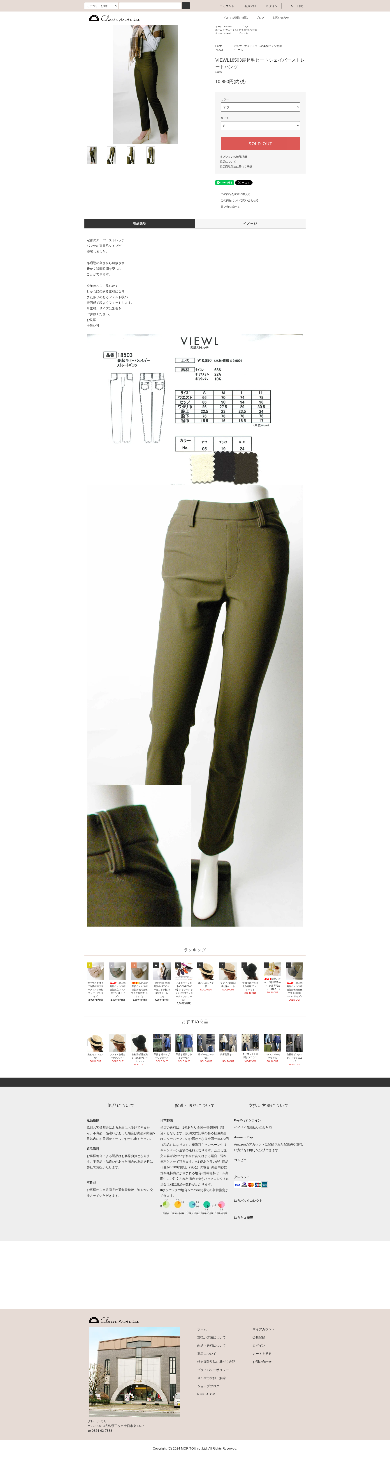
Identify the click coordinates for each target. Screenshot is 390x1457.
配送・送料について (211, 1345)
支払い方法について (211, 1337)
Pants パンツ (236, 26)
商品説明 (140, 223)
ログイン (272, 6)
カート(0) (296, 6)
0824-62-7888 (102, 1430)
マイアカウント (264, 1329)
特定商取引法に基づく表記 (236, 166)
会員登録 (250, 6)
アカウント (227, 6)
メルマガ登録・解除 (235, 17)
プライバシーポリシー (213, 1370)
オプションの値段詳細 (233, 156)
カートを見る (262, 1353)
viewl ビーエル (236, 33)
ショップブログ (208, 1386)
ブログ (260, 17)
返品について (228, 161)
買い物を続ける (230, 206)
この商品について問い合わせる (240, 200)
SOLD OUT (260, 143)
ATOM (210, 1394)
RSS (200, 1394)
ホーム (218, 26)
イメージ (250, 223)
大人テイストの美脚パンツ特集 (241, 30)
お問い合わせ (281, 17)
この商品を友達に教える (236, 194)
